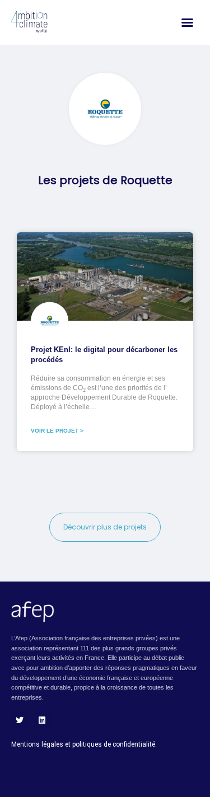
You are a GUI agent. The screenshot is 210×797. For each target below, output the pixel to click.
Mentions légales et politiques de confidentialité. (84, 744)
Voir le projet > (57, 430)
